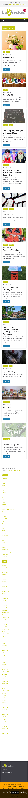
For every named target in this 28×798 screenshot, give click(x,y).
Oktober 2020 (5, 669)
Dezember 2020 (5, 667)
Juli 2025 (4, 579)
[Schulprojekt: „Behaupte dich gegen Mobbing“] (14, 116)
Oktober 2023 (5, 615)
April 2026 (4, 565)
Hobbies (8, 52)
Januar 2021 (4, 664)
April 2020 (4, 679)
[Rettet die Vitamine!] (14, 235)
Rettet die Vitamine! (11, 250)
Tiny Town (7, 407)
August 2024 (5, 598)
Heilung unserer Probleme (8, 509)
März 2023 (4, 624)
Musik (3, 521)
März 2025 (4, 584)
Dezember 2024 (5, 588)
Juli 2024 (4, 600)
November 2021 (5, 648)
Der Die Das (6, 89)
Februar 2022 (5, 643)
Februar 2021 (5, 662)
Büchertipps (8, 214)
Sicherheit (4, 537)
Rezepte (3, 528)
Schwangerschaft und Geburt (9, 533)
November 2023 (5, 612)
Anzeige (3, 483)
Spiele (3, 540)
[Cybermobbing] (14, 357)
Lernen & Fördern (6, 518)
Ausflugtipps (5, 488)
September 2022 (5, 634)
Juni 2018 (4, 719)
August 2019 (5, 693)
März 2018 (4, 726)
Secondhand (5, 535)
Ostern (3, 523)
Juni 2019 (4, 698)
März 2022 (4, 641)
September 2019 (5, 690)
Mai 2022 (4, 638)
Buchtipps (5, 208)
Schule (3, 530)
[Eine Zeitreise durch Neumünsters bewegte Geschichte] (14, 156)
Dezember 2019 (5, 683)
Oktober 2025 (5, 572)
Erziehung (6, 366)
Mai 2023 (4, 622)
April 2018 (4, 724)
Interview (4, 514)
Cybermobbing (9, 371)
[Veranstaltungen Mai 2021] (14, 430)
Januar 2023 (4, 626)
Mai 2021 (4, 657)
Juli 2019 (4, 695)
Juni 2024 (4, 603)
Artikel (3, 485)
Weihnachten (5, 554)
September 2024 (5, 596)
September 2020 (5, 671)
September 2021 (5, 650)
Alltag (3, 481)
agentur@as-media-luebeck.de (12, 470)
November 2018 (5, 709)
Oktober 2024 (5, 593)
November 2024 (5, 591)
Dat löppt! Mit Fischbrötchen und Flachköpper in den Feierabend (11, 330)
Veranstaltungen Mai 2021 (14, 445)
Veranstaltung (6, 401)
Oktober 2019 (5, 688)
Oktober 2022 (5, 631)
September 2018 (5, 714)
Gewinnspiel (5, 507)
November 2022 (5, 629)
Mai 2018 (4, 721)
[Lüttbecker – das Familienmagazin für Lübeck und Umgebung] (3, 20)
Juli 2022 (4, 636)
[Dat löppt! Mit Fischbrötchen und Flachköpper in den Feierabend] (14, 313)
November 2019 (5, 686)
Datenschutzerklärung (7, 772)
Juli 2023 (4, 619)
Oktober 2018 (5, 712)
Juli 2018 (4, 716)
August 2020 (5, 674)
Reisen (3, 526)
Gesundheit (4, 504)
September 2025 (5, 574)
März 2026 (4, 567)
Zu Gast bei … (5, 556)
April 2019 (4, 702)
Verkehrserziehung (6, 552)
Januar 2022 (4, 645)
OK (14, 795)
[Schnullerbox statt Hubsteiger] (14, 273)
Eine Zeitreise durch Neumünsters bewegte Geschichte (12, 172)
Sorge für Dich (9, 95)
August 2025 (5, 577)
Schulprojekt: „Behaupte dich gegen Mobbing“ (13, 132)
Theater (3, 542)
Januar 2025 (4, 586)
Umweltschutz (5, 547)
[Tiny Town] (14, 393)
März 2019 (4, 705)
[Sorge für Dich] (14, 80)
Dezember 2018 (5, 707)
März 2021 (4, 660)
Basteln (3, 490)
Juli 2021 (4, 652)
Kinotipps (4, 516)
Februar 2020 (5, 681)
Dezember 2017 (5, 733)
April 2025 (4, 581)
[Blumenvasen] (14, 40)
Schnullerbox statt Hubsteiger (10, 288)
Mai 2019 (4, 700)
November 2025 (5, 570)
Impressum (4, 769)
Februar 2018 (5, 728)
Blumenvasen (8, 57)
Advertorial (6, 165)
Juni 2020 (4, 676)
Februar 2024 (5, 607)
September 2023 (5, 617)
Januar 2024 (4, 610)
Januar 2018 (4, 731)
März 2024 (4, 605)
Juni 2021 (4, 655)
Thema (11, 125)
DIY (4, 52)
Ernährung (11, 244)
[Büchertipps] (14, 200)
